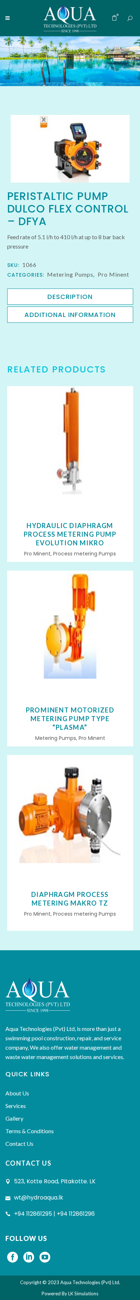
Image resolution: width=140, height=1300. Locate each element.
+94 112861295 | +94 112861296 (54, 1214)
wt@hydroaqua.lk (38, 1197)
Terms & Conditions (29, 1130)
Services (15, 1105)
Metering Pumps (70, 274)
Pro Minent (113, 274)
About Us (17, 1093)
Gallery (14, 1118)
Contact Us (19, 1143)
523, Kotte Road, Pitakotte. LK (54, 1181)
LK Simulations (83, 1293)
